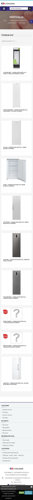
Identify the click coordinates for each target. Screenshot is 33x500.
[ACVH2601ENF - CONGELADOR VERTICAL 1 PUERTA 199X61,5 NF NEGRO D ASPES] (16, 58)
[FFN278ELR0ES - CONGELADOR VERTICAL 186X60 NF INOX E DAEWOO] (16, 282)
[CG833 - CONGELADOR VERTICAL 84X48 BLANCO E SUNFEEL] (16, 170)
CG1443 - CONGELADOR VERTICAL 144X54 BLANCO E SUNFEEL (14, 148)
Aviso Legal (6, 440)
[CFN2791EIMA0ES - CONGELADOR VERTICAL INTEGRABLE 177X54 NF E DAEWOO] (16, 95)
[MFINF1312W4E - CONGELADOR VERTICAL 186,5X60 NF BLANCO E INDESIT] (16, 337)
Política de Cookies (8, 445)
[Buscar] (30, 8)
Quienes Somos (7, 409)
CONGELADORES (12, 23)
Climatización (6, 460)
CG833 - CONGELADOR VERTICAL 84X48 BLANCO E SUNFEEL (14, 185)
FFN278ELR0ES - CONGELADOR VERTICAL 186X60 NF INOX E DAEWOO (14, 297)
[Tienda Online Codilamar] (8, 3)
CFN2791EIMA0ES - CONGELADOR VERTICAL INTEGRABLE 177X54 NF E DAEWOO (15, 110)
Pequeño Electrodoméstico (10, 458)
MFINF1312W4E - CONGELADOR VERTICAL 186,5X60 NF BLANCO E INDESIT (14, 346)
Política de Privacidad (9, 443)
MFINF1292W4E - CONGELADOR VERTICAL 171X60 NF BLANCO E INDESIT (14, 322)
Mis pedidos (6, 427)
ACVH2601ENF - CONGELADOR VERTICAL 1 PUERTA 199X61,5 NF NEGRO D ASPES (15, 73)
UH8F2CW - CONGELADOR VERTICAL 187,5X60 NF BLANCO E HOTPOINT (15, 384)
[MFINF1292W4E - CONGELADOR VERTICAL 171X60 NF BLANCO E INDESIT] (16, 313)
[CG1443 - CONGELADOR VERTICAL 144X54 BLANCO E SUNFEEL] (16, 133)
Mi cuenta (5, 425)
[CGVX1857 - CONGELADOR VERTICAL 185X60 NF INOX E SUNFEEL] (16, 245)
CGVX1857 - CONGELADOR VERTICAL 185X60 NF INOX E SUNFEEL (16, 260)
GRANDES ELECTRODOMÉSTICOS (18, 20)
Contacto (5, 412)
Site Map (5, 417)
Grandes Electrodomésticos (11, 452)
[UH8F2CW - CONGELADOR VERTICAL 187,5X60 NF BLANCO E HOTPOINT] (16, 369)
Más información (28, 492)
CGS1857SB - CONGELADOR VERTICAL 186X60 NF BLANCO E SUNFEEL (15, 223)
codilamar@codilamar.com (17, 484)
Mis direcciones (7, 430)
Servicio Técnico (7, 415)
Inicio (5, 20)
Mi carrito (5, 433)
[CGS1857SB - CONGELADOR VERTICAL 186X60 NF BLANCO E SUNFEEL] (16, 208)
